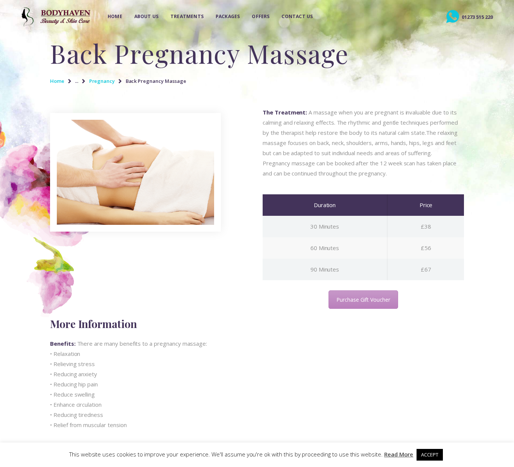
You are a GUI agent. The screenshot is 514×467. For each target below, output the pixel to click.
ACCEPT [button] (429, 454)
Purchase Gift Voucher (363, 299)
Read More (399, 454)
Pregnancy (102, 81)
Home (57, 81)
